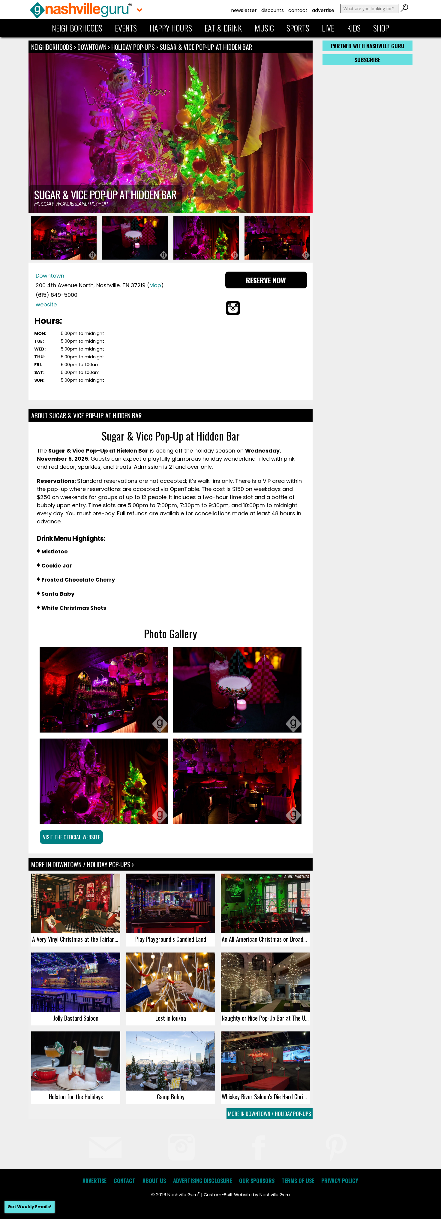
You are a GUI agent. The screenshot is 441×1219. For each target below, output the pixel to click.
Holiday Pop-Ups (133, 47)
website (46, 304)
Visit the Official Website (71, 837)
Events (126, 28)
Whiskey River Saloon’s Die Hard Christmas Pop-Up (266, 1096)
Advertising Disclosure (202, 1180)
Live (328, 28)
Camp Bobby (170, 1096)
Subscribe (367, 60)
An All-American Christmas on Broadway (266, 939)
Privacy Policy (339, 1180)
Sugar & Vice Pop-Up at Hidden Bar (206, 47)
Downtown (92, 47)
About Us (154, 1180)
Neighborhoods (77, 28)
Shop (381, 28)
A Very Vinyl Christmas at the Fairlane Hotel (76, 939)
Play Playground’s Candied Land (170, 939)
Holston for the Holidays (76, 1096)
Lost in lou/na (170, 1017)
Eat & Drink (223, 28)
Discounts (272, 10)
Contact (298, 10)
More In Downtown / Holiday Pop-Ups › (82, 864)
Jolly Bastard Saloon (75, 1017)
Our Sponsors (256, 1180)
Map (155, 285)
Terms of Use (298, 1180)
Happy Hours (171, 28)
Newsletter (244, 10)
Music (264, 28)
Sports (297, 28)
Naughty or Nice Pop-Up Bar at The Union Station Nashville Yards (266, 1017)
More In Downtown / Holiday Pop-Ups (269, 1114)
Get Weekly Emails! (30, 1207)
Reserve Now (266, 280)
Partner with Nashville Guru (367, 46)
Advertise (323, 10)
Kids (354, 28)
